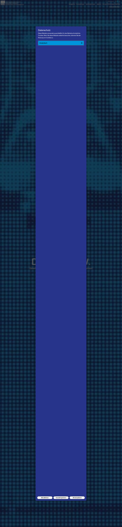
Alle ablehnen (45, 497)
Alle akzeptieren (77, 497)
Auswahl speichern (61, 497)
